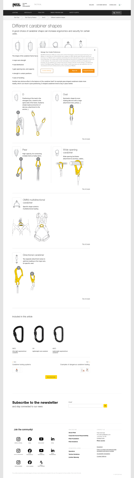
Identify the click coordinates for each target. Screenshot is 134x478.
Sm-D (43, 17)
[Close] (95, 50)
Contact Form (100, 438)
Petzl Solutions (73, 441)
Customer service (102, 4)
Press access (101, 441)
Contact (94, 11)
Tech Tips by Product (30, 17)
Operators (72, 451)
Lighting (15, 12)
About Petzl (72, 432)
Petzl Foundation (74, 438)
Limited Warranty (74, 457)
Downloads (112, 4)
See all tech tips (51, 377)
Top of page (86, 139)
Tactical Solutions (74, 454)
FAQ (93, 9)
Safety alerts (74, 12)
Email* (70, 402)
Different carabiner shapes (58, 17)
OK (105, 405)
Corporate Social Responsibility (78, 435)
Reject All (74, 70)
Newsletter (95, 14)
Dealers (91, 4)
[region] (67, 62)
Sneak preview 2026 (57, 12)
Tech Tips (41, 12)
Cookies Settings (46, 70)
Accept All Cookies (88, 70)
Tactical (37, 4)
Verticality (28, 12)
